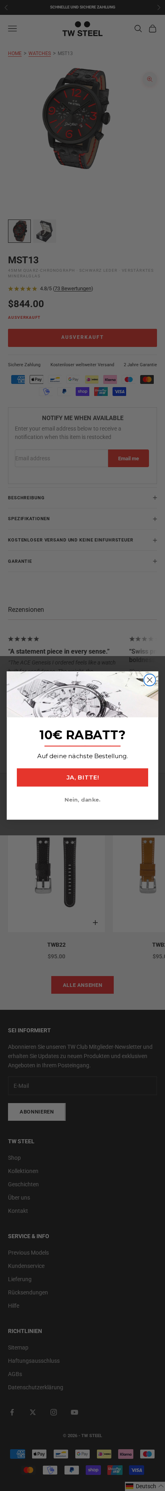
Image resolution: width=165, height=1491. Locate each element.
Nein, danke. (82, 799)
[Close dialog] (149, 680)
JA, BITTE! (82, 777)
